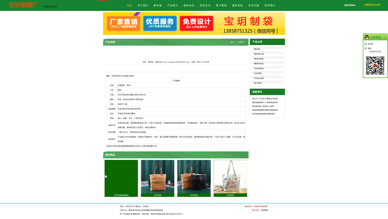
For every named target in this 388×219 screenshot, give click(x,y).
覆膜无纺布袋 (151, 210)
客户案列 (258, 83)
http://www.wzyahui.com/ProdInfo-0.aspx (174, 62)
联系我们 (270, 5)
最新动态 (189, 5)
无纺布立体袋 (140, 210)
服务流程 (237, 5)
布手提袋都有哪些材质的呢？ (264, 114)
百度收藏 (148, 146)
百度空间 (115, 146)
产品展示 (172, 5)
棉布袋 (160, 210)
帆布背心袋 (259, 54)
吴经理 (370, 44)
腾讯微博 (129, 146)
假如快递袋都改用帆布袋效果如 (265, 110)
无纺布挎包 (259, 68)
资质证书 (205, 5)
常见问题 (253, 5)
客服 (369, 48)
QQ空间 (136, 146)
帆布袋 (158, 5)
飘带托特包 (259, 64)
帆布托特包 (259, 59)
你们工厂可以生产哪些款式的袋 (265, 99)
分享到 (109, 146)
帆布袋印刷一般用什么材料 (263, 106)
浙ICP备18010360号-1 (174, 214)
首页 (129, 5)
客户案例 (221, 5)
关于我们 (143, 5)
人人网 (142, 146)
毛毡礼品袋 (259, 78)
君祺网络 (264, 210)
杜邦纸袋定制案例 (121, 195)
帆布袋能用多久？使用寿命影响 (265, 102)
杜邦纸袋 (157, 195)
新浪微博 (122, 146)
